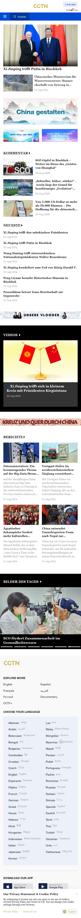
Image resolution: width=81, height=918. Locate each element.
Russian (56, 787)
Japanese (18, 851)
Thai (51, 826)
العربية (44, 690)
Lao (51, 722)
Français (8, 690)
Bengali (15, 742)
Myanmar (59, 742)
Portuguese (58, 767)
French (17, 793)
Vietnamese (59, 851)
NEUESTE (11, 225)
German (18, 800)
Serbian (55, 793)
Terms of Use (30, 911)
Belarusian (21, 735)
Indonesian (24, 838)
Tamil (52, 819)
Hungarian (19, 832)
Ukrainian (58, 838)
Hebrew (17, 819)
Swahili (55, 813)
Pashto (53, 774)
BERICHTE (13, 437)
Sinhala (54, 800)
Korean (17, 858)
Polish (53, 761)
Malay (57, 729)
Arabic (16, 729)
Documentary (48, 696)
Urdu (52, 845)
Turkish (54, 832)
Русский (8, 696)
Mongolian (57, 735)
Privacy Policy (10, 911)
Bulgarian (20, 748)
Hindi (14, 826)
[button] (21, 378)
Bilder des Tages (21, 582)
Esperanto (20, 780)
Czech (16, 767)
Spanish (55, 806)
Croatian (18, 761)
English (7, 684)
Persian (55, 755)
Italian (16, 845)
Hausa (16, 813)
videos (10, 335)
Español (45, 684)
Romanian (57, 780)
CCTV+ (7, 703)
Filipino (17, 787)
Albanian (17, 722)
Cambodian (17, 755)
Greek (17, 806)
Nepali (53, 748)
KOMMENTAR (15, 153)
